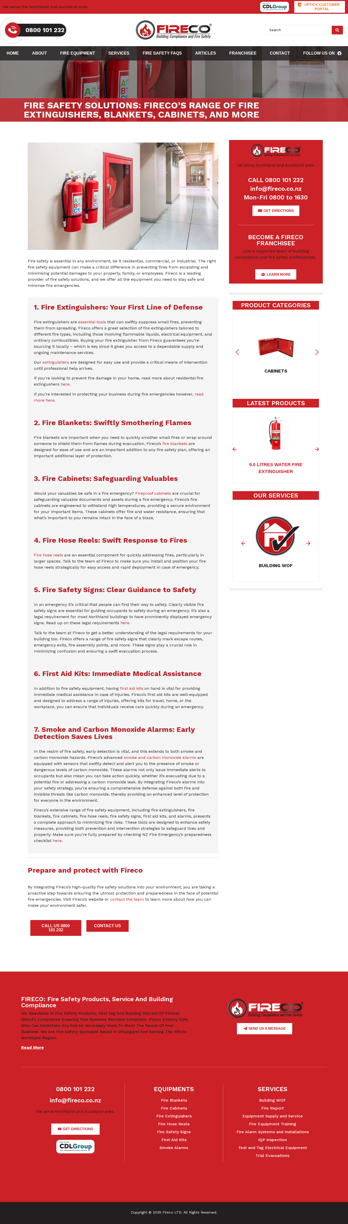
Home (13, 53)
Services (118, 53)
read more (32, 1047)
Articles (205, 53)
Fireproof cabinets (153, 493)
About (39, 53)
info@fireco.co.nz (276, 188)
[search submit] (337, 30)
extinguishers (56, 362)
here (65, 384)
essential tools (92, 322)
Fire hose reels (48, 555)
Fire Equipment (77, 53)
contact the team (127, 899)
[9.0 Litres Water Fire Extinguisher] (276, 451)
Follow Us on (319, 53)
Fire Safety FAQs (162, 53)
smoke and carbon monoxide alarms (160, 757)
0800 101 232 (75, 1089)
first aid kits (131, 688)
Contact (280, 53)
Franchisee (243, 53)
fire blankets (175, 443)
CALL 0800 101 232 (275, 180)
